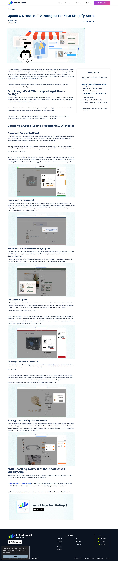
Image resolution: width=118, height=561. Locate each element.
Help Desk (78, 541)
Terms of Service (89, 558)
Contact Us (79, 544)
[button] (69, 3)
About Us (59, 538)
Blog (77, 538)
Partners (89, 3)
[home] (17, 3)
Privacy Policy (78, 558)
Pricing (59, 544)
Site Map (107, 558)
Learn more (6, 552)
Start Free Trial (102, 3)
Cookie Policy (99, 558)
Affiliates (59, 547)
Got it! (15, 556)
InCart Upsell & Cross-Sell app (20, 484)
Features (59, 541)
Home (61, 3)
